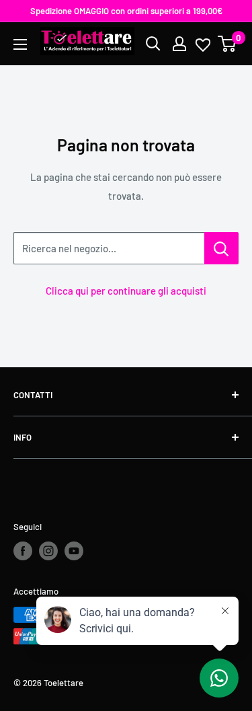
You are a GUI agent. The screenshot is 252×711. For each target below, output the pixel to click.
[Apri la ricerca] (153, 43)
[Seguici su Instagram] (48, 550)
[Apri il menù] (20, 44)
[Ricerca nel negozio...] (221, 248)
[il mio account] (179, 43)
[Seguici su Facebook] (22, 550)
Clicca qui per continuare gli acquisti (126, 291)
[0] (227, 44)
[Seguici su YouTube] (74, 550)
